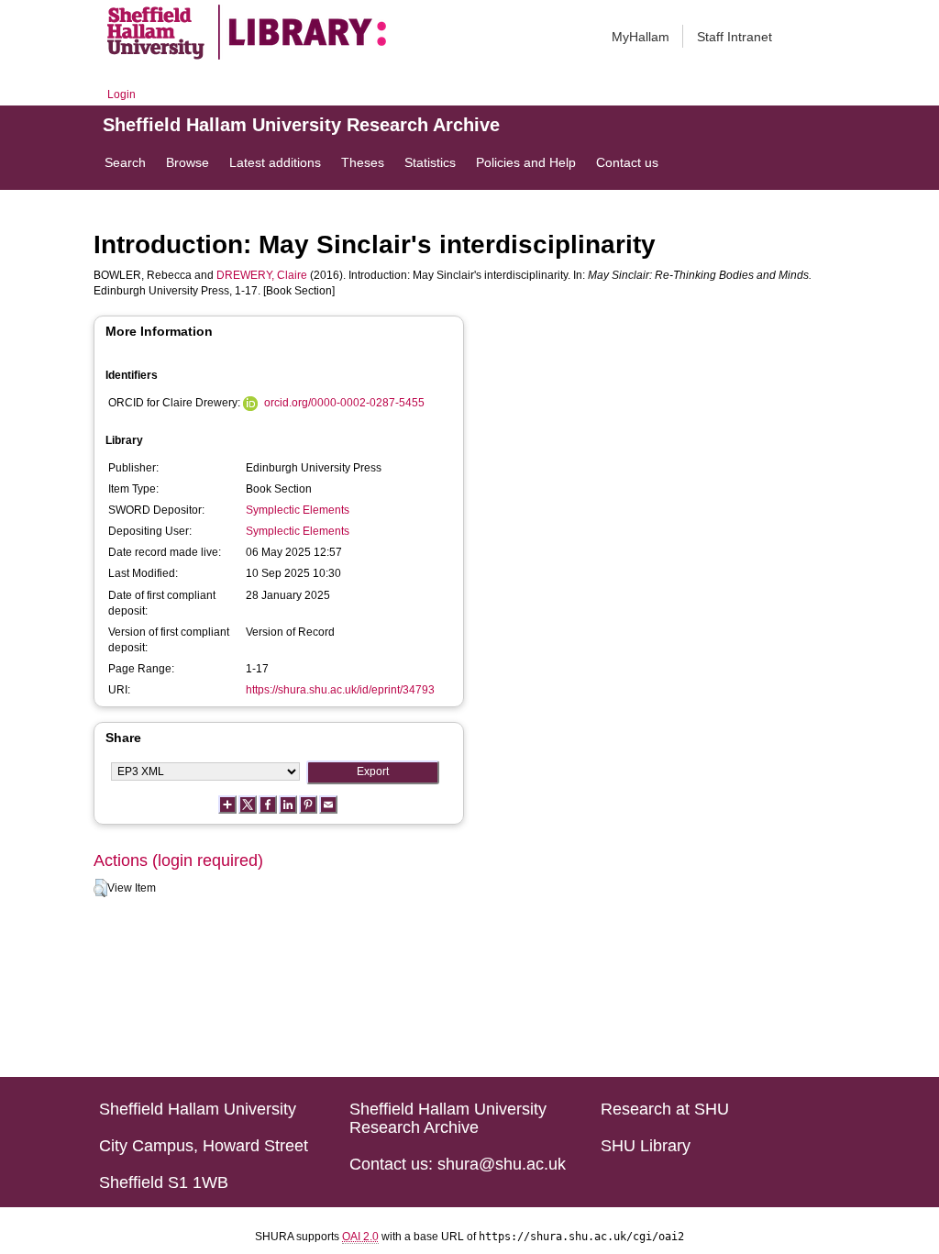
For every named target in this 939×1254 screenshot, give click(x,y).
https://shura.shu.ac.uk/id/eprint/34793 (340, 689)
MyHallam (640, 36)
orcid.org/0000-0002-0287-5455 (344, 402)
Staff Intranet (734, 36)
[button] (100, 888)
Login (121, 94)
